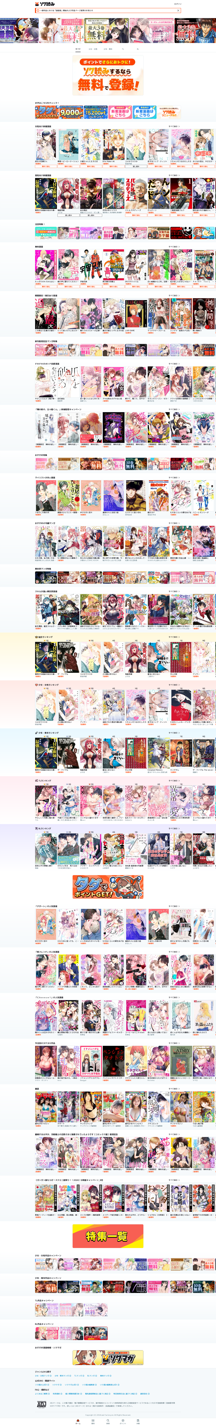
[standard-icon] (178, 10)
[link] (47, 112)
